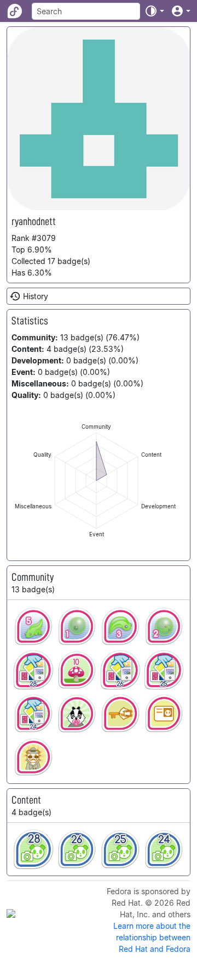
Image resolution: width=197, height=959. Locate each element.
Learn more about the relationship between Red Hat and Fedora (151, 937)
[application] (96, 480)
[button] (154, 11)
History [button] (35, 296)
